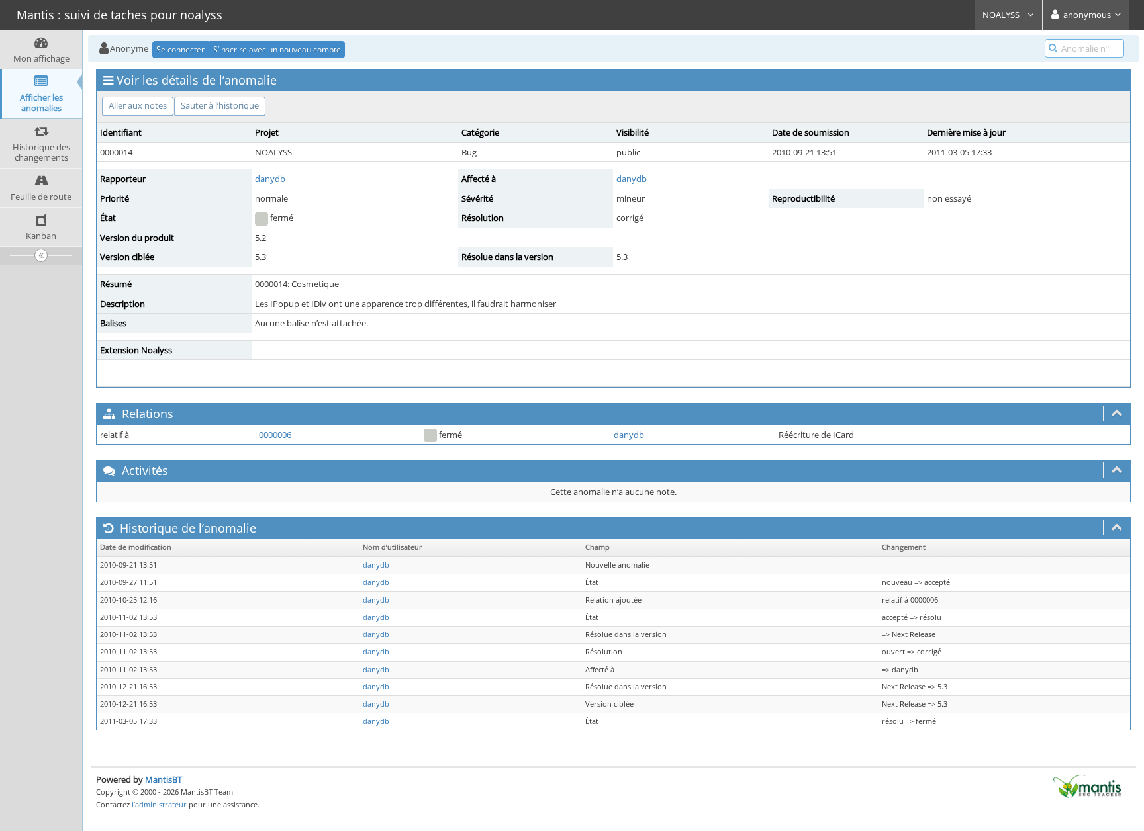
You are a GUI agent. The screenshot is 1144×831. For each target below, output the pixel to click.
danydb (270, 179)
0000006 (275, 435)
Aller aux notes (138, 105)
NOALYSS (1002, 15)
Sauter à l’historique (220, 105)
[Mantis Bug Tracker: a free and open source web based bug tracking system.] (1087, 785)
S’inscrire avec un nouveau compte (277, 49)
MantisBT (163, 779)
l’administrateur (159, 804)
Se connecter (180, 49)
